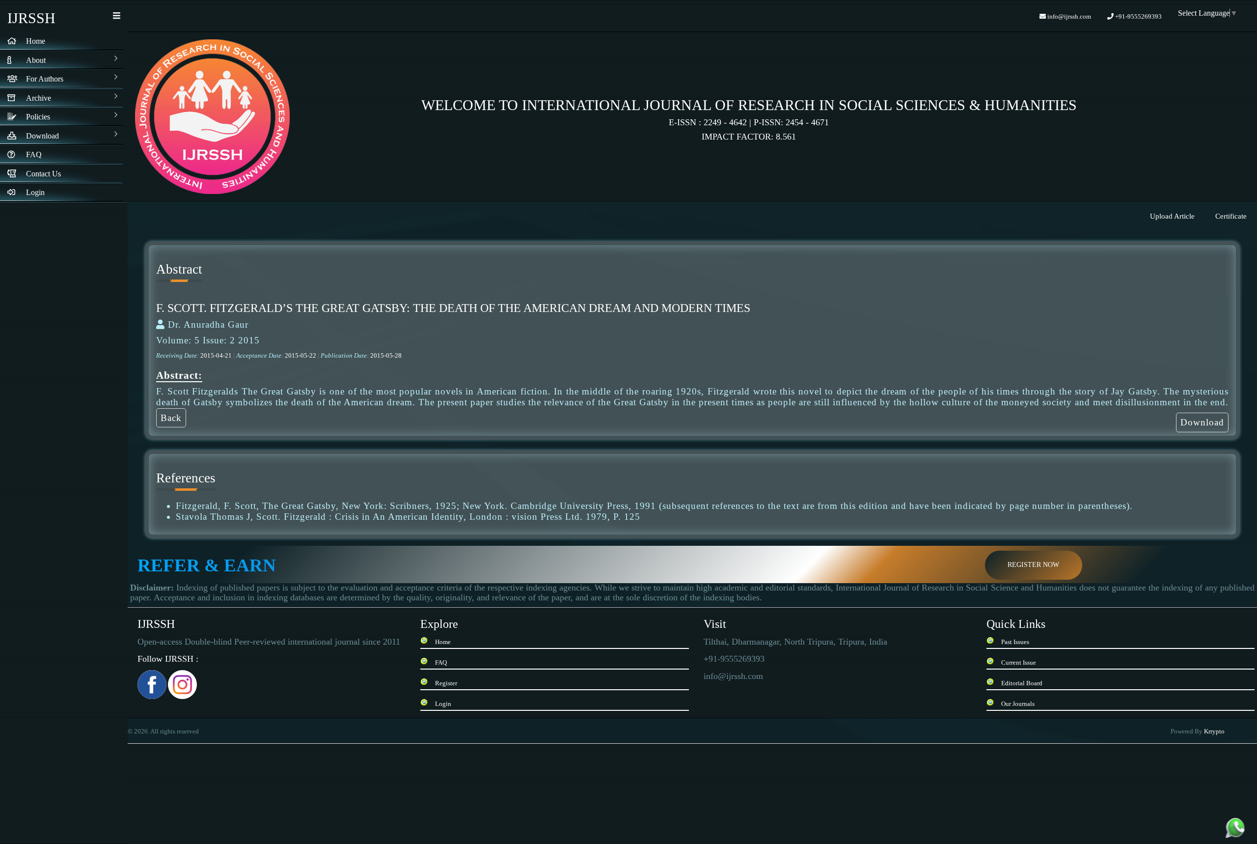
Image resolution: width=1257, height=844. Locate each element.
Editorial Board (1021, 683)
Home (443, 642)
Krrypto (1215, 731)
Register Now (1033, 564)
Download (1202, 422)
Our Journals (1018, 703)
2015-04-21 (216, 355)
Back (171, 418)
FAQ (441, 662)
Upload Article (1172, 216)
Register (446, 683)
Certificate (1231, 216)
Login (443, 703)
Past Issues (1015, 642)
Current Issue (1018, 662)
